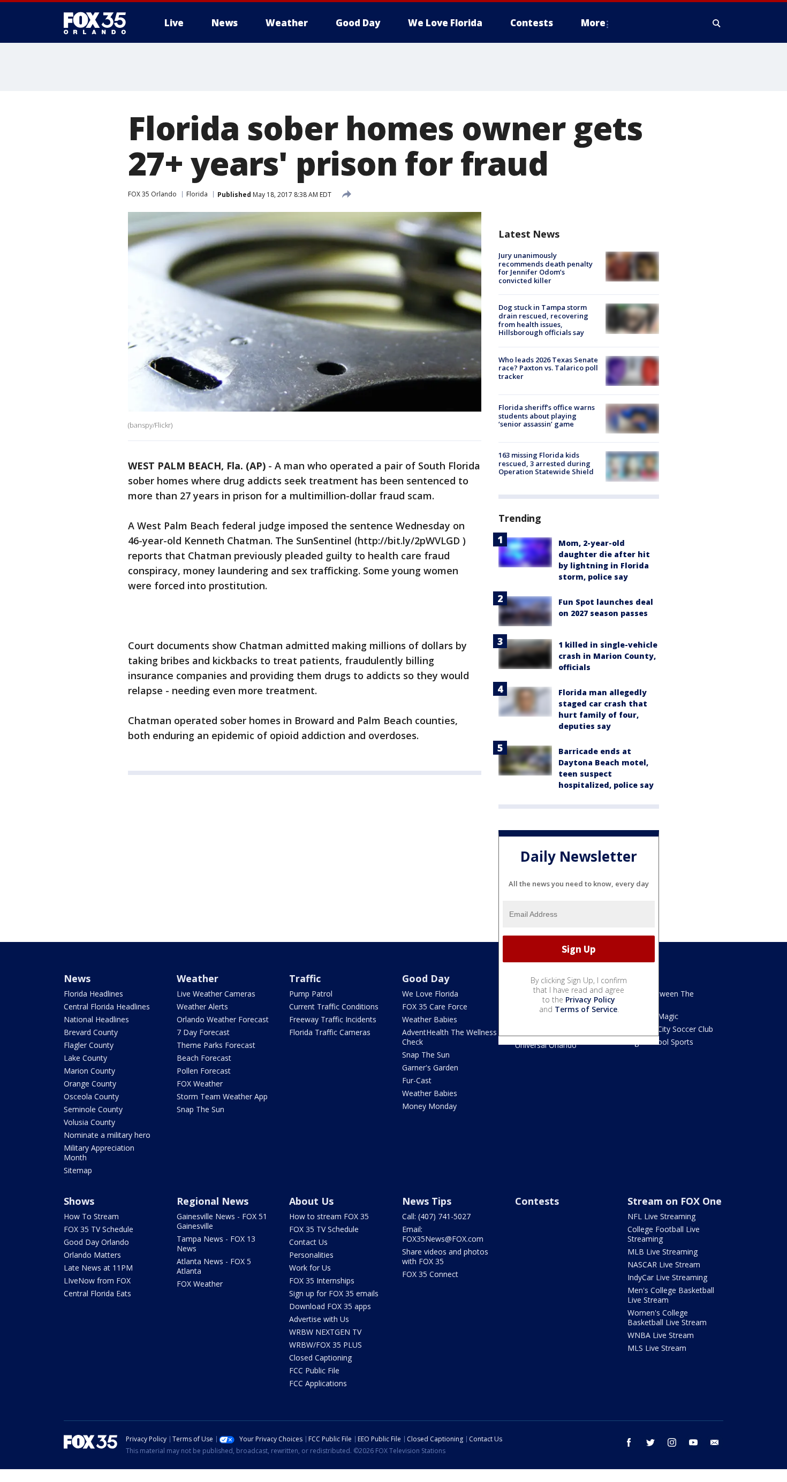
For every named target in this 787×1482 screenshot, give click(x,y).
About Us (311, 1201)
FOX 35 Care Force (434, 1006)
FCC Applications (318, 1383)
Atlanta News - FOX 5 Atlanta (214, 1266)
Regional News (212, 1201)
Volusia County (89, 1122)
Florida (197, 194)
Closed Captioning (320, 1357)
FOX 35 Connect (430, 1274)
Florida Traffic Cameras (329, 1032)
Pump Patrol (310, 994)
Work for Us (310, 1268)
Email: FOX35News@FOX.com (442, 1234)
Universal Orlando (546, 1045)
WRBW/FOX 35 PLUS (325, 1345)
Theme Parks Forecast (216, 1045)
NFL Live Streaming (661, 1216)
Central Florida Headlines (107, 1006)
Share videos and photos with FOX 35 (445, 1256)
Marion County (89, 1071)
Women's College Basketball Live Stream (667, 1317)
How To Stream (91, 1216)
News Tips (426, 1201)
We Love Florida (430, 994)
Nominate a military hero (107, 1135)
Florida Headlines (93, 994)
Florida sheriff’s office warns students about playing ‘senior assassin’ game (546, 415)
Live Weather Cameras (216, 994)
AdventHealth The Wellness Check (449, 1037)
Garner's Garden (430, 1067)
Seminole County (93, 1109)
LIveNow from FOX (97, 1280)
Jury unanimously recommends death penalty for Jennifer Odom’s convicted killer (545, 267)
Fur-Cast (417, 1080)
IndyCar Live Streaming (667, 1277)
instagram (671, 1442)
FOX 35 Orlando (152, 194)
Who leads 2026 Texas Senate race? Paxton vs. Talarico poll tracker (548, 368)
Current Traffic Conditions (334, 1006)
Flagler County (88, 1045)
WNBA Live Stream (660, 1335)
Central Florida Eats (97, 1293)
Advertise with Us (319, 1319)
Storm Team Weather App (222, 1096)
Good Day (425, 978)
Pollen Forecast (204, 1071)
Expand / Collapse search (716, 23)
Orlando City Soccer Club (670, 1029)
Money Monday (429, 1106)
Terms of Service (586, 1009)
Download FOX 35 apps (330, 1306)
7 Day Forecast (203, 1032)
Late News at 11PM (98, 1268)
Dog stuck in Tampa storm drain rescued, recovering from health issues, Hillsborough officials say (543, 319)
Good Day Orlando (96, 1242)
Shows (79, 1201)
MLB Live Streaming (662, 1252)
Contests (537, 1201)
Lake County (85, 1058)
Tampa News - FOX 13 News (216, 1243)
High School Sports (660, 1042)
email (714, 1442)
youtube (693, 1442)
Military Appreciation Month (99, 1152)
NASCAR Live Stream (663, 1264)
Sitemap (78, 1170)
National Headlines (96, 1019)
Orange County (90, 1083)
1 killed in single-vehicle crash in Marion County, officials (607, 656)
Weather (197, 978)
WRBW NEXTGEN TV (325, 1332)
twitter (650, 1442)
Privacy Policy (590, 999)
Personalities (311, 1255)
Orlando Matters (92, 1255)
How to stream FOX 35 (329, 1216)
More (593, 23)
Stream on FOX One (674, 1201)
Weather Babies (429, 1019)
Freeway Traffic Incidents (332, 1019)
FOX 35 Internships (321, 1280)
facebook (629, 1442)
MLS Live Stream (656, 1348)
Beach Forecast (204, 1058)
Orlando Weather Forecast (223, 1019)
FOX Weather (200, 1083)
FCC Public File (314, 1370)
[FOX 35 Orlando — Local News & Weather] (99, 23)
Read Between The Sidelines (660, 998)
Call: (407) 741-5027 (436, 1216)
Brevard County (91, 1032)
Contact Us (308, 1242)
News (77, 978)
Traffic (305, 978)
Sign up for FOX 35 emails (334, 1293)
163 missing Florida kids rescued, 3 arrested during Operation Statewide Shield (546, 463)
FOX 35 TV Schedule (98, 1229)
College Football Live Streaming (663, 1234)
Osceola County (91, 1096)
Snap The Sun (200, 1109)
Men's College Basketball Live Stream (670, 1295)
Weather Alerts (202, 1006)
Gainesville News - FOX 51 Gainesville (222, 1221)
